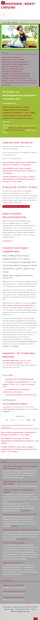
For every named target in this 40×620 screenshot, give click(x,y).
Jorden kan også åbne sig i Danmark (14, 591)
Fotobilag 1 (6, 346)
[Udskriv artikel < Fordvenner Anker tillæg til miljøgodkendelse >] (34, 255)
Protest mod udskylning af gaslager (14, 543)
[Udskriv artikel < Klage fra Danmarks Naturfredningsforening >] (34, 221)
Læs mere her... (25, 510)
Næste (28, 420)
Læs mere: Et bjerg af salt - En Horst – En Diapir (16, 206)
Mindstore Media (31, 607)
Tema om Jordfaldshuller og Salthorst (15, 404)
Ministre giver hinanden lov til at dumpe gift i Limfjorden (20, 514)
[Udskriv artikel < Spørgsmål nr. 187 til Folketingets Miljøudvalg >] (34, 360)
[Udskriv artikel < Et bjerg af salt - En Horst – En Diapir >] (34, 191)
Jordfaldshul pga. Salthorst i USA (13, 597)
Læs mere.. (14, 526)
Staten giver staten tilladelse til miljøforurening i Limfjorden (21, 530)
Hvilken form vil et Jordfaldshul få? (13, 585)
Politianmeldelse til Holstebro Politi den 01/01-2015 (20, 395)
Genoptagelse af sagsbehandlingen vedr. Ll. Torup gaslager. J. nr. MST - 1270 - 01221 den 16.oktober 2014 (19, 384)
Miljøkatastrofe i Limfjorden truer (13, 563)
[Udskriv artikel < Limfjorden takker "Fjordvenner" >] (34, 146)
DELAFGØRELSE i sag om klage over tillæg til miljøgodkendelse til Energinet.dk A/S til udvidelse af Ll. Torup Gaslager (19, 171)
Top (36, 618)
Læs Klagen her (7, 241)
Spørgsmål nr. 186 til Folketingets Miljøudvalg (19, 379)
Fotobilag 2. (15, 346)
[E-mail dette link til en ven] (37, 146)
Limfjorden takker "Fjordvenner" (18, 142)
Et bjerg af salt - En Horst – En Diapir (20, 187)
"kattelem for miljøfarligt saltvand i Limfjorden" (23, 128)
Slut (34, 420)
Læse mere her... (22, 539)
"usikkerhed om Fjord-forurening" (14, 130)
